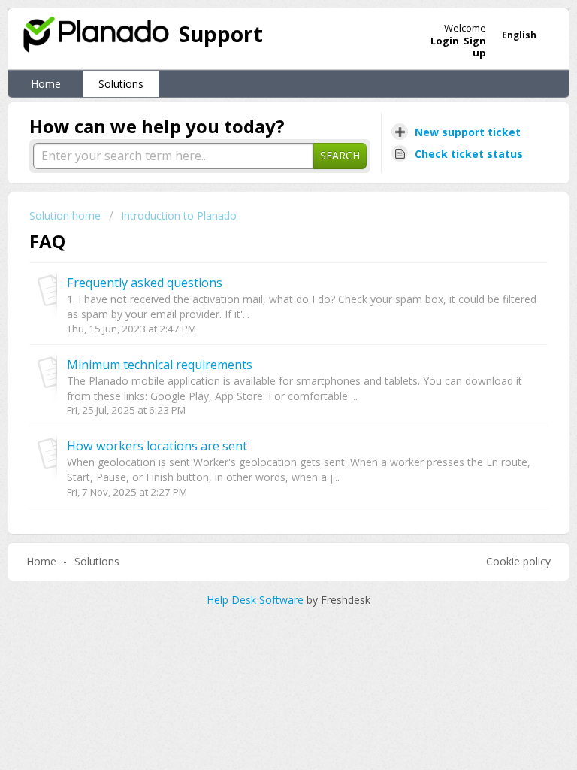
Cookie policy (518, 561)
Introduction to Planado (179, 215)
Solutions (120, 84)
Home (46, 84)
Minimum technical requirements (159, 364)
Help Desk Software (257, 600)
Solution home (66, 215)
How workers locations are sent (157, 446)
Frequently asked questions (144, 282)
